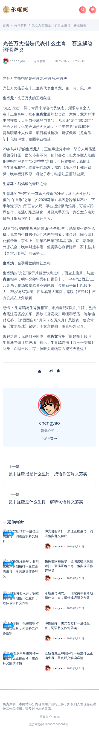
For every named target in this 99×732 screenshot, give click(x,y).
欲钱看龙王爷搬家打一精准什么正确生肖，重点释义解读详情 (69, 655)
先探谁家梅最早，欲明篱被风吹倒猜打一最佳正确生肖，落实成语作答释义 (69, 566)
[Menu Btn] (92, 9)
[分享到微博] (52, 370)
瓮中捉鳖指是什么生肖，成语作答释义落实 (48, 473)
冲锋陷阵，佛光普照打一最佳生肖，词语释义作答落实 (67, 625)
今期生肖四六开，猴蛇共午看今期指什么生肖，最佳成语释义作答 (69, 595)
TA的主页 (47, 438)
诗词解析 (39, 61)
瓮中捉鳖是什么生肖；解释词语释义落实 (46, 501)
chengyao (17, 61)
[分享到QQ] (59, 370)
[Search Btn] (82, 9)
